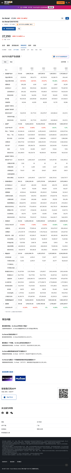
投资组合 (3, 429)
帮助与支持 (40, 429)
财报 (36, 49)
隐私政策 (12, 461)
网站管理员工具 (5, 432)
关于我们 (39, 422)
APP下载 (3, 425)
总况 (3, 45)
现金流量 (23, 49)
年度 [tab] (5, 62)
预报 (40, 49)
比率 (28, 49)
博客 (2, 422)
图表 (8, 45)
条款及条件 (4, 461)
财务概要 (4, 49)
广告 (38, 425)
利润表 (9, 49)
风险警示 (19, 461)
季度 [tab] (11, 62)
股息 (32, 49)
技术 (29, 45)
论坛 (34, 45)
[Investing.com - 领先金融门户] (8, 2)
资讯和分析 (15, 45)
